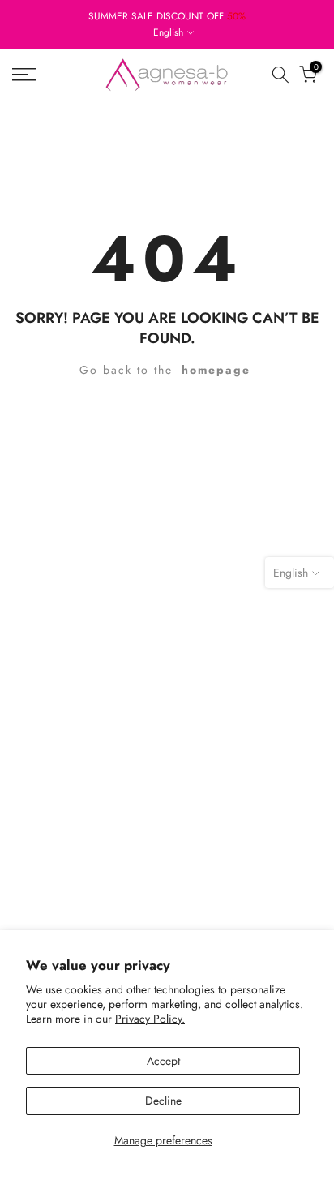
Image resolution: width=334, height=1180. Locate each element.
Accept (163, 1061)
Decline (163, 1100)
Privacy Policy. (150, 1019)
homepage (216, 370)
